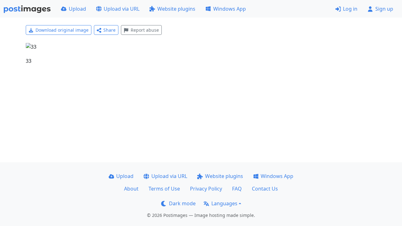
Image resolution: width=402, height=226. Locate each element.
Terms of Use (164, 188)
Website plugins (176, 8)
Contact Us (265, 188)
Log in (350, 8)
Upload (77, 8)
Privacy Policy (206, 188)
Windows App (229, 8)
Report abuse (145, 30)
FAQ (237, 188)
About (131, 188)
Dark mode (182, 203)
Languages (224, 203)
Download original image (62, 30)
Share (109, 30)
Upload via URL (121, 8)
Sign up (384, 8)
